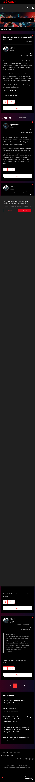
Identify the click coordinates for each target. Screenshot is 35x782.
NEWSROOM (16, 753)
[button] (5, 102)
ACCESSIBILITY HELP (7, 755)
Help (28, 8)
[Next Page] (24, 686)
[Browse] (3, 8)
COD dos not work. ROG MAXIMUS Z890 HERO (14, 700)
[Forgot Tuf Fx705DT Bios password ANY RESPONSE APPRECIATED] (29, 117)
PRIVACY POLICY (23, 765)
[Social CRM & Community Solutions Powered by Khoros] (29, 778)
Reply (17, 108)
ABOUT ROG (4, 753)
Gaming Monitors (8, 711)
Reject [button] (10, 210)
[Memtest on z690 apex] (32, 117)
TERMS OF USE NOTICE (12, 765)
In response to (22, 192)
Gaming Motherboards (9, 702)
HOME (11, 753)
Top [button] (2, 778)
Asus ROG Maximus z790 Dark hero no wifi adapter (16, 737)
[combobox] (17, 20)
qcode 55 (12, 95)
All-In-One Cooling (8, 721)
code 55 (7, 95)
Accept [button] (25, 210)
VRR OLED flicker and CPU (9, 708)
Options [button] (32, 29)
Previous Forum (6, 29)
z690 (16, 95)
